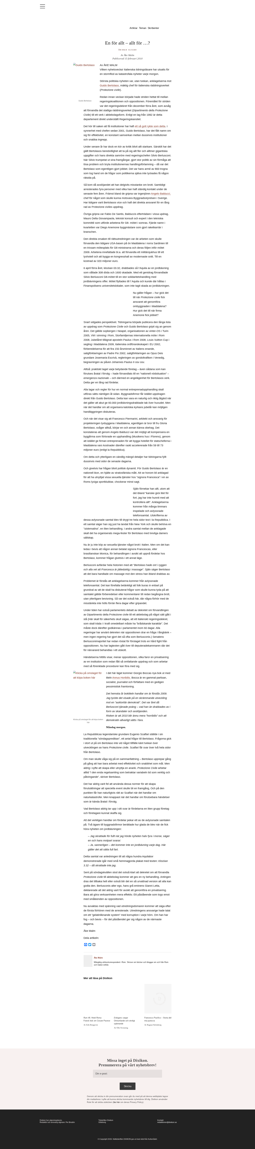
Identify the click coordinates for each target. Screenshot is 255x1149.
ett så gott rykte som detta (150, 126)
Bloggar (132, 50)
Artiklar (134, 28)
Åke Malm (122, 50)
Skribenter (153, 28)
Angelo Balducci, (161, 193)
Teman (142, 28)
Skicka (127, 1086)
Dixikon (104, 26)
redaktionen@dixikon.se (167, 1122)
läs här (116, 1102)
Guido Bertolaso (109, 85)
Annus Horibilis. (121, 677)
